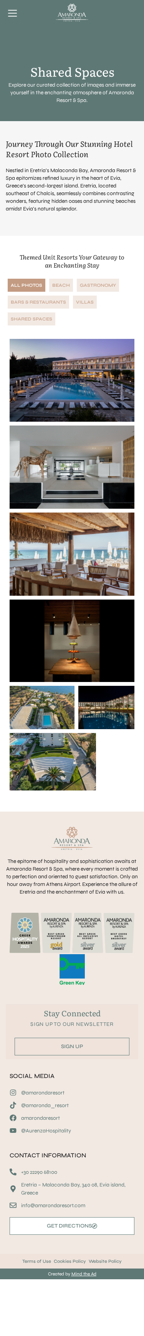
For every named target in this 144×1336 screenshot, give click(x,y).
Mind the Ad (83, 1274)
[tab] (26, 285)
